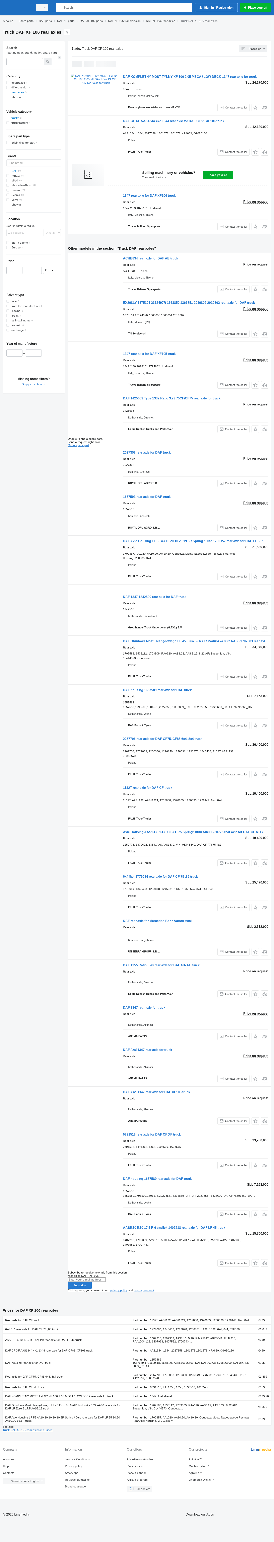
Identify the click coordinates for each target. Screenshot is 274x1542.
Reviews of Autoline (77, 1479)
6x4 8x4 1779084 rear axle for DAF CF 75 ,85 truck (160, 876)
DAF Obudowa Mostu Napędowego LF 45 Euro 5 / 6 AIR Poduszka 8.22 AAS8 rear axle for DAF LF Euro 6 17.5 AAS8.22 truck (62, 1407)
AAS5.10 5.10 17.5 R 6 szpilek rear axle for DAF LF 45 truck (43, 1339)
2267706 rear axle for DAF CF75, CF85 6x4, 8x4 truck (162, 739)
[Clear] (59, 57)
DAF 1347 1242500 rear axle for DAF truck (154, 597)
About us (8, 1459)
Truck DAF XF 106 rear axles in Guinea (28, 1430)
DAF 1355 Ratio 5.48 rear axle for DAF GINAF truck (161, 965)
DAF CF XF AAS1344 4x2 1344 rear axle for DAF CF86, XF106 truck (173, 121)
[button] (255, 107)
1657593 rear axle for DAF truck (147, 496)
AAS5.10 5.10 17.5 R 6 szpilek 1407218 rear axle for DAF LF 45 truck (174, 1227)
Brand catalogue (75, 1486)
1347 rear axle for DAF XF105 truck (149, 354)
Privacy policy (73, 1466)
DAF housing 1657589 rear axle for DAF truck (157, 690)
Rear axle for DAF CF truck (22, 1320)
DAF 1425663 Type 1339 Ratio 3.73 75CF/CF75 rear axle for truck (171, 398)
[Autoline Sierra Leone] (17, 7)
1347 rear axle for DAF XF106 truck (149, 195)
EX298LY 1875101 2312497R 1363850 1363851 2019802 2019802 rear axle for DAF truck (189, 302)
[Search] (60, 7)
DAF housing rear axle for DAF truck (28, 1362)
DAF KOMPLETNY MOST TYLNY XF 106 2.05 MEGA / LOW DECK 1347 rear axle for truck (190, 76)
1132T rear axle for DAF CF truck (147, 787)
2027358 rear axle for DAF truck (147, 452)
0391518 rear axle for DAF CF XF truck (152, 1134)
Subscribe (79, 1285)
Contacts (8, 1472)
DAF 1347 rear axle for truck (144, 1007)
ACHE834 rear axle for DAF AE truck (150, 258)
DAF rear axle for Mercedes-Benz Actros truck (158, 921)
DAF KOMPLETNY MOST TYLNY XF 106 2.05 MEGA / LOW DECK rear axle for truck (59, 1396)
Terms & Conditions (77, 1459)
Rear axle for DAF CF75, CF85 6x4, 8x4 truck (34, 1376)
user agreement (144, 1290)
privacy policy (118, 1290)
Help (6, 1466)
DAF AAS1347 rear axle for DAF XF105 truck (156, 1092)
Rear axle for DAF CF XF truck (24, 1387)
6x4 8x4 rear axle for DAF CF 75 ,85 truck (31, 1329)
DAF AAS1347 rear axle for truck (147, 1050)
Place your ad (218, 174)
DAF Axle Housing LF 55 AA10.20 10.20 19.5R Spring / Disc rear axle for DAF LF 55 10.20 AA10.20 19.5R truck (62, 1419)
